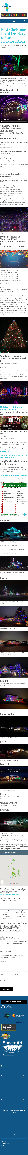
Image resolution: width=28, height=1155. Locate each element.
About (10, 1131)
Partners (23, 1131)
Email (16, 975)
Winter (2, 900)
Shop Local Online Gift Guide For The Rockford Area (20, 913)
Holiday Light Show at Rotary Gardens (11, 408)
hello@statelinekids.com (9, 895)
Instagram (24, 1134)
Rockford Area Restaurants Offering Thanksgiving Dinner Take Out (7, 914)
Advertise (16, 1131)
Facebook (16, 1134)
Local (9, 898)
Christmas (14, 898)
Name (2, 975)
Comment (3, 961)
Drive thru (13, 900)
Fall (20, 898)
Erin (4, 47)
